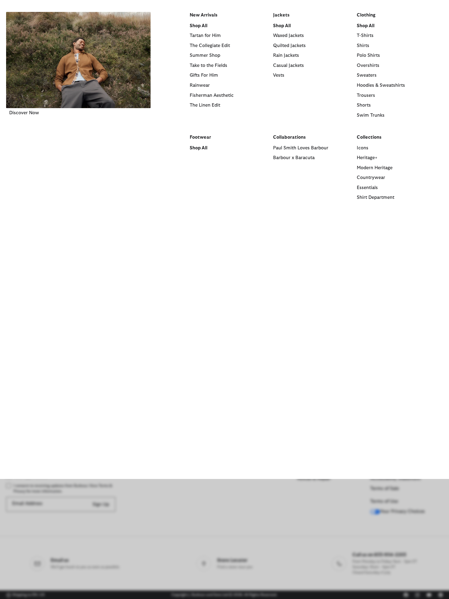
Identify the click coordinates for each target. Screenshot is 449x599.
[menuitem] (78, 114)
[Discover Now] (78, 60)
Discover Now (24, 113)
